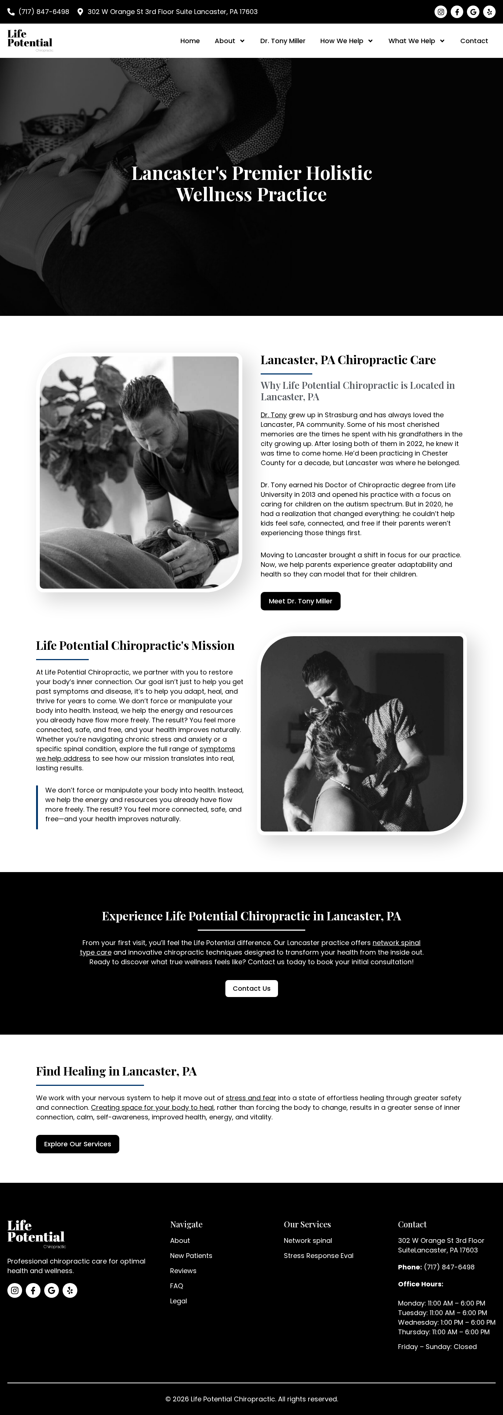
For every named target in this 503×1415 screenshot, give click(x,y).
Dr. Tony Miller (283, 40)
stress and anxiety (181, 739)
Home (190, 40)
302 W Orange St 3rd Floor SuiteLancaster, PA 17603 (441, 1245)
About (225, 40)
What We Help (411, 40)
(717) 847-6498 (449, 1267)
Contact (474, 40)
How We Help (341, 40)
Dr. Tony (274, 414)
